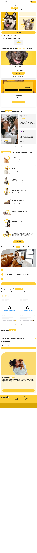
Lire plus (22, 126)
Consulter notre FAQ (5, 341)
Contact (25, 400)
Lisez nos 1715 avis (18, 43)
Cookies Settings (27, 87)
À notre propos (26, 398)
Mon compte (33, 1)
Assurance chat (15, 399)
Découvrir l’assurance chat (18, 104)
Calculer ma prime (17, 32)
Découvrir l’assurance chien (18, 76)
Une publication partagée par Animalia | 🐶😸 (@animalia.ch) (11, 320)
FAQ (25, 399)
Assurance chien (15, 398)
